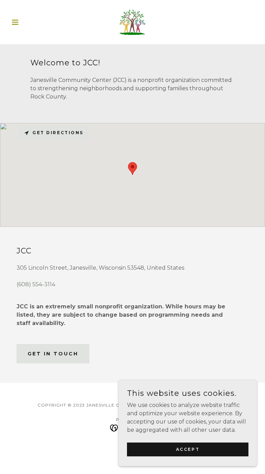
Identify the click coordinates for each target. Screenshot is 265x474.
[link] (132, 22)
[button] (27, 22)
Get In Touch (53, 354)
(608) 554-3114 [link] (36, 284)
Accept (187, 449)
